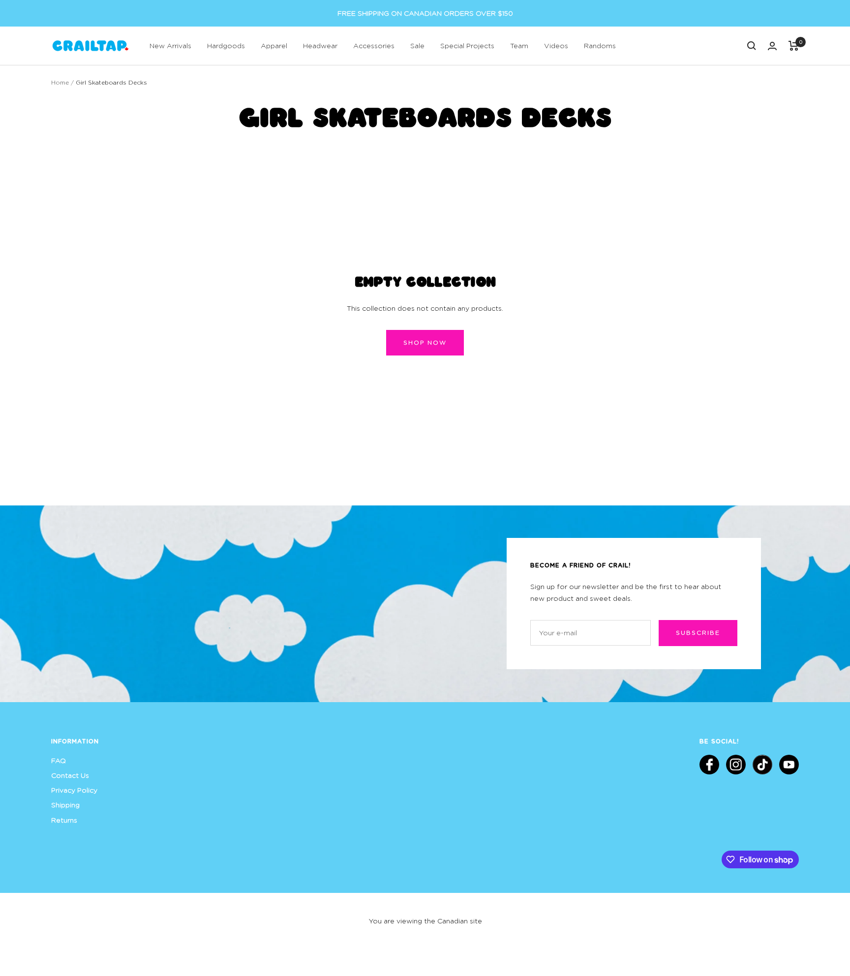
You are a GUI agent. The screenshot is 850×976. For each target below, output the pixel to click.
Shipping (65, 804)
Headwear (320, 45)
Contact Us (70, 775)
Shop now (425, 342)
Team (519, 45)
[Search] (751, 45)
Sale (417, 45)
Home (60, 82)
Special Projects (467, 45)
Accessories (374, 45)
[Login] (772, 46)
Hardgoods (226, 45)
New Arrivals (170, 45)
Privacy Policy (74, 790)
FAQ (58, 760)
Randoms (600, 45)
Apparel (274, 45)
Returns (64, 820)
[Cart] (794, 46)
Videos (556, 45)
